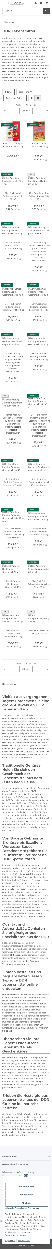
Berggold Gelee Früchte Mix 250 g (39, 145)
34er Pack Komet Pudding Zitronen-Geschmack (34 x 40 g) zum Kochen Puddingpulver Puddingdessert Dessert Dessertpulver (39, 425)
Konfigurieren (26, 1194)
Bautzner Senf (23, 724)
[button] (35, 3)
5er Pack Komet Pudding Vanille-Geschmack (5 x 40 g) (13, 245)
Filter (9, 92)
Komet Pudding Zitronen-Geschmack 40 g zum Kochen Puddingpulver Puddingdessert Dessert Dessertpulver (13, 423)
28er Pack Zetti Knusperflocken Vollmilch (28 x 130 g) (13, 633)
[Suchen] (46, 11)
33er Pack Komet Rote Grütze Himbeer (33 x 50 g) (39, 196)
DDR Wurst (29, 751)
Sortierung (24, 92)
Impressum (10, 1240)
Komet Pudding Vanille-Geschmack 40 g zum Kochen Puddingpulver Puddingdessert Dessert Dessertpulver (39, 251)
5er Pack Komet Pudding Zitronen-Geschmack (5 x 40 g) (39, 356)
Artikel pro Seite (14, 98)
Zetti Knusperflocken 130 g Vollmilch (39, 632)
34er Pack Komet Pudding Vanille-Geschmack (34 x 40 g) (13, 306)
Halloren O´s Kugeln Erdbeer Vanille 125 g (13, 145)
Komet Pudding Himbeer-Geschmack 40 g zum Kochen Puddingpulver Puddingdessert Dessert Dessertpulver (13, 362)
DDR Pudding (26, 47)
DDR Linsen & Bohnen (27, 803)
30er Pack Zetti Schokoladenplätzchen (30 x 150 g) (39, 584)
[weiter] (47, 110)
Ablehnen (26, 1203)
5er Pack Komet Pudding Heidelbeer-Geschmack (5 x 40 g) (39, 531)
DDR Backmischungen (16, 800)
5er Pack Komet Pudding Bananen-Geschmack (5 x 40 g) (13, 482)
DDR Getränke (38, 916)
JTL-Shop (30, 1245)
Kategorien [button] (9, 684)
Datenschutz (24, 1240)
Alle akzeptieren (27, 1186)
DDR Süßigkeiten (32, 748)
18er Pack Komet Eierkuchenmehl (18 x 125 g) (13, 196)
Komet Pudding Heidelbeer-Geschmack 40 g (13, 584)
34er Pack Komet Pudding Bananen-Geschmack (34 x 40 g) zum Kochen (13, 533)
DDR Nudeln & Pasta (27, 1027)
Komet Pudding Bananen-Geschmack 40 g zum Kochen (39, 482)
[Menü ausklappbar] (3, 2)
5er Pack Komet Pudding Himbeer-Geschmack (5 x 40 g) (39, 306)
